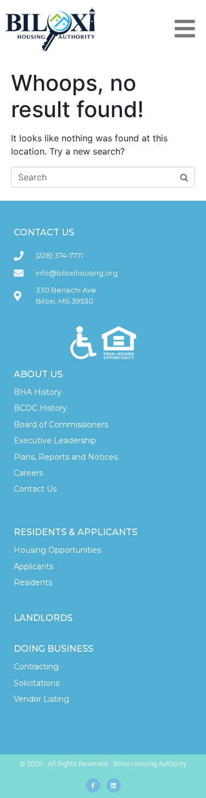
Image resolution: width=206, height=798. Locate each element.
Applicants (33, 566)
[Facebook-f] (93, 785)
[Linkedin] (114, 785)
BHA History (38, 392)
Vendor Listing (41, 699)
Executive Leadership (55, 440)
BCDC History (40, 408)
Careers (28, 473)
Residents (33, 582)
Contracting (36, 667)
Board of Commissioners (61, 425)
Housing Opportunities (57, 550)
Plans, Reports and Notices (66, 457)
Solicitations (36, 683)
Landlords (43, 618)
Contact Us (35, 489)
